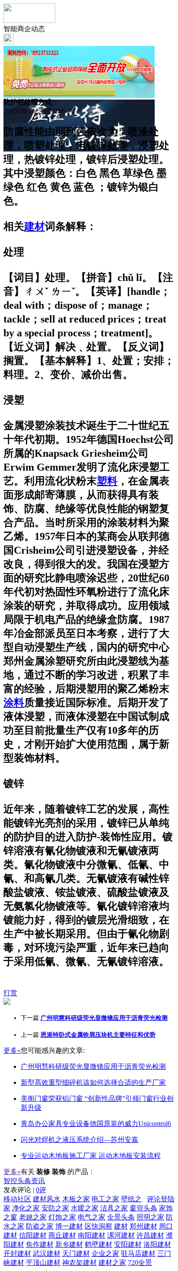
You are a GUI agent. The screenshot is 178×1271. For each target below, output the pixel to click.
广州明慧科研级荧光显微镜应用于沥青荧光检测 (93, 1066)
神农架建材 (79, 1262)
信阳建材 (33, 1235)
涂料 (13, 702)
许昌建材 (150, 1235)
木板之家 (76, 1199)
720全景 (140, 1262)
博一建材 (69, 1226)
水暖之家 (85, 1208)
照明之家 (150, 1217)
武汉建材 (46, 1253)
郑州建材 (143, 1226)
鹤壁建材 (98, 1244)
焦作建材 (40, 1244)
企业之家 (105, 1253)
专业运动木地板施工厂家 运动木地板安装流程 (91, 1155)
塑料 (107, 481)
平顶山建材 (43, 1262)
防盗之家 (40, 1226)
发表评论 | (24, 1190)
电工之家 (105, 1199)
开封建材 (17, 1253)
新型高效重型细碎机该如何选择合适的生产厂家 (93, 1082)
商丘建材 (62, 1235)
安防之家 (55, 1208)
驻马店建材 (138, 1253)
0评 (41, 1190)
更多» (12, 1050)
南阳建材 (91, 1235)
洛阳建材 (157, 1244)
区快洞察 (98, 1226)
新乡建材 (69, 1244)
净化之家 (26, 1208)
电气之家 (91, 1217)
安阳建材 (128, 1244)
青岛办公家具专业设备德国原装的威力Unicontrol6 (96, 1123)
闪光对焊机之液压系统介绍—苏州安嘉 (79, 1139)
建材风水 (46, 1199)
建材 (34, 226)
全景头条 (121, 1217)
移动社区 (17, 1199)
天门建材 (76, 1253)
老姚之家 (33, 1217)
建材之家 (112, 1262)
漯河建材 (121, 1235)
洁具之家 (114, 1208)
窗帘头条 (143, 1208)
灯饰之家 (62, 1217)
